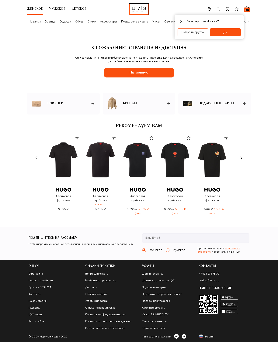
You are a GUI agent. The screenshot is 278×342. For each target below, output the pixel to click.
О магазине (36, 274)
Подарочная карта (154, 287)
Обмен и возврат (96, 294)
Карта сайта (36, 321)
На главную (139, 72)
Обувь (79, 21)
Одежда (65, 21)
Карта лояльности (153, 328)
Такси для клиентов (154, 321)
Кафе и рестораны (153, 308)
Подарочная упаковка (156, 301)
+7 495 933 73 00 (209, 274)
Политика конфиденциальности (105, 314)
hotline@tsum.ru (209, 280)
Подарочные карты (134, 21)
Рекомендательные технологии (105, 328)
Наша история (38, 301)
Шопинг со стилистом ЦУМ (158, 280)
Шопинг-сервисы (152, 274)
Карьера (34, 308)
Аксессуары (108, 21)
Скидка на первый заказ (100, 308)
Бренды (50, 21)
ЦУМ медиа (35, 314)
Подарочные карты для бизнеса (162, 294)
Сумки (92, 21)
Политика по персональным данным (107, 321)
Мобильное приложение (100, 280)
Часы (156, 21)
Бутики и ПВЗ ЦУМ (40, 287)
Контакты (34, 294)
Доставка (91, 287)
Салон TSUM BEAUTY (155, 314)
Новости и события (41, 280)
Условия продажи (96, 301)
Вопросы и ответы (96, 274)
